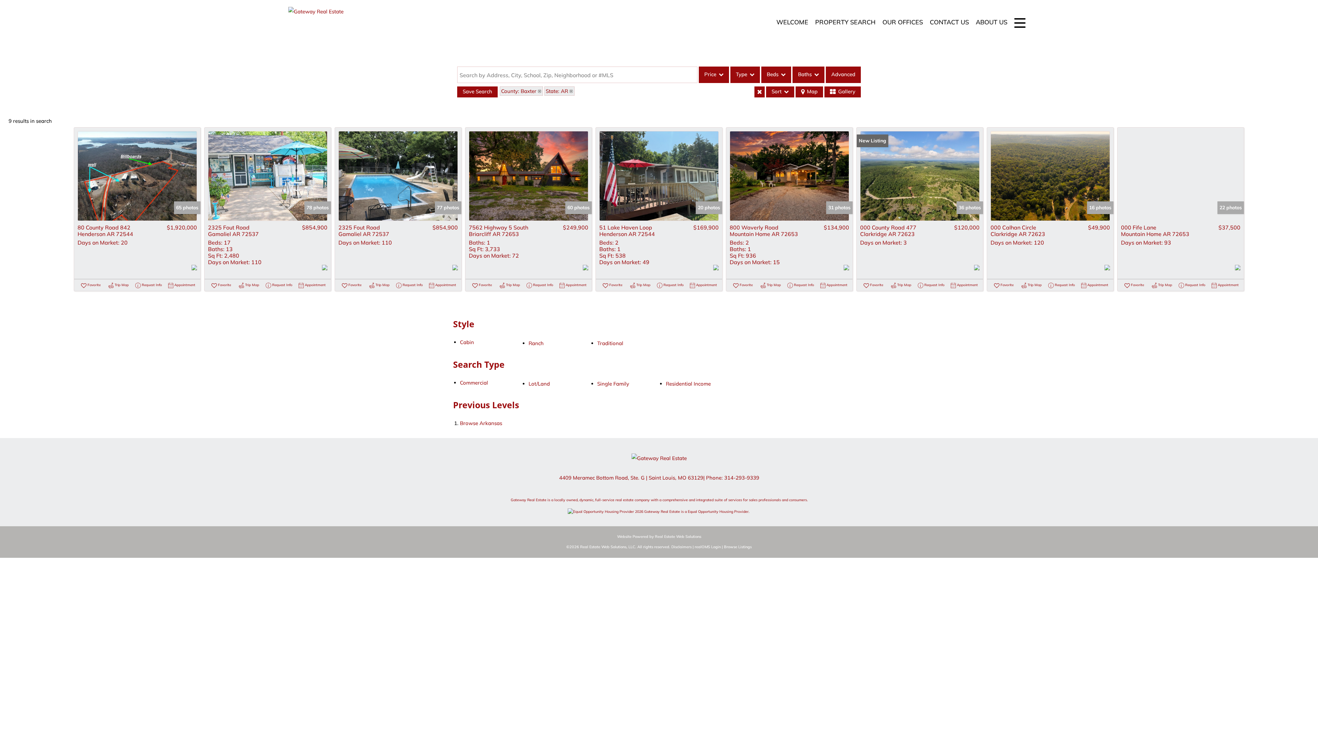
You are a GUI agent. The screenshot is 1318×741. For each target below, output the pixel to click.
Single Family (613, 383)
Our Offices (902, 22)
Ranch (536, 343)
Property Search (845, 22)
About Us (991, 22)
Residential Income (688, 383)
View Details (137, 176)
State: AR (557, 91)
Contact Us (949, 22)
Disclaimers (681, 546)
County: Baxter (518, 91)
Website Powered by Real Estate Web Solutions (659, 536)
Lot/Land (539, 383)
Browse (481, 423)
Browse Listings (738, 546)
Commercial (474, 382)
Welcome (792, 22)
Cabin (467, 342)
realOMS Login (708, 546)
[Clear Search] (759, 91)
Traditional (610, 343)
